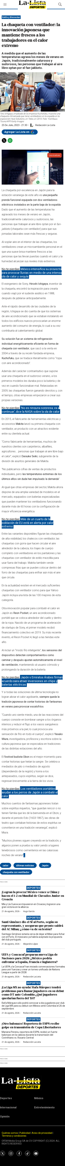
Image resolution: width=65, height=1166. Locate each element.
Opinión (5, 1116)
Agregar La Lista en (17, 132)
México (38, 1098)
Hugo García (28, 911)
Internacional (8, 1107)
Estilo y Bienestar (11, 17)
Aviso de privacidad (42, 1133)
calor (5, 865)
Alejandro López (30, 944)
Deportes (33, 887)
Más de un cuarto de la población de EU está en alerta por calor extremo (27, 522)
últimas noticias (25, 865)
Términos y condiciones (14, 1135)
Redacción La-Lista (32, 977)
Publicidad (25, 1133)
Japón (45, 865)
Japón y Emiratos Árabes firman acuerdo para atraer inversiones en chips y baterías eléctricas (32, 681)
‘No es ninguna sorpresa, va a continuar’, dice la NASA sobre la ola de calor (31, 409)
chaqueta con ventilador (16, 872)
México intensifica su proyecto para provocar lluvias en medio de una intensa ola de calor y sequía (32, 272)
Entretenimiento (44, 1107)
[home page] (32, 1083)
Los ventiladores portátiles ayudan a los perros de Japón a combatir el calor (30, 792)
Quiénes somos (10, 1133)
